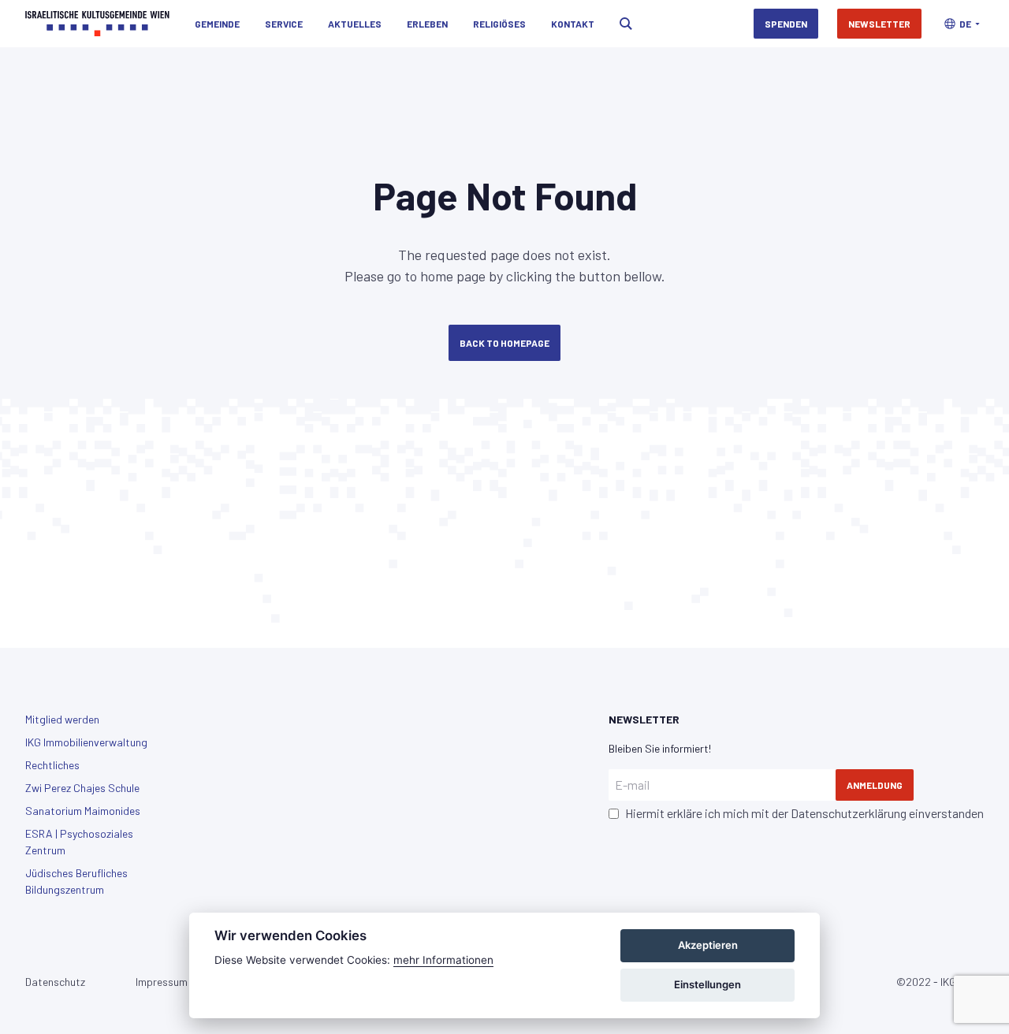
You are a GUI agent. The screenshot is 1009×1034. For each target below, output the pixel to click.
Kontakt (572, 23)
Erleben (427, 23)
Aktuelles (355, 23)
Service (284, 23)
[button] (962, 24)
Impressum (162, 981)
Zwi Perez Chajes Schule (82, 787)
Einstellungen (707, 984)
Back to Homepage (504, 342)
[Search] (626, 23)
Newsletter (879, 23)
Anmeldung (875, 784)
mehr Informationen (443, 960)
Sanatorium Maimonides (82, 810)
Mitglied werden (62, 719)
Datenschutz (55, 981)
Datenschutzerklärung (849, 812)
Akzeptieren (708, 945)
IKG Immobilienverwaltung (86, 742)
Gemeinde (217, 23)
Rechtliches (52, 765)
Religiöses (499, 23)
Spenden (786, 23)
